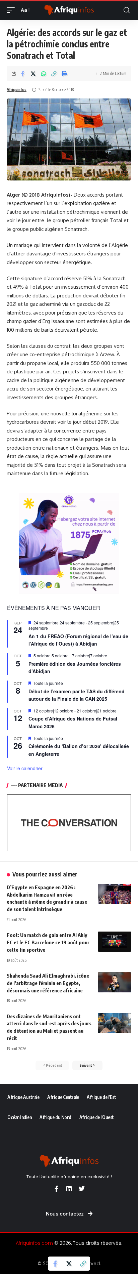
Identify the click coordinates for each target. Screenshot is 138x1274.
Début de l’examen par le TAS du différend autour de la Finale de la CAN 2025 (76, 695)
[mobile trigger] (12, 10)
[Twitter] (82, 1189)
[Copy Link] (54, 73)
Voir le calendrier (25, 768)
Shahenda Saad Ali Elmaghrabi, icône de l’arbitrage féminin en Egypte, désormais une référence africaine (48, 983)
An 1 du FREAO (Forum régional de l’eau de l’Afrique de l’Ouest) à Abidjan (78, 640)
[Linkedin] (69, 1189)
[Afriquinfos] (69, 10)
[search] (126, 10)
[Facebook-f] (56, 1189)
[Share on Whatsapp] (43, 73)
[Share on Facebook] (22, 73)
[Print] (64, 73)
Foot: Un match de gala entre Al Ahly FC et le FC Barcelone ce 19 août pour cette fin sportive (48, 942)
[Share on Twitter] (33, 73)
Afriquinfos (16, 89)
